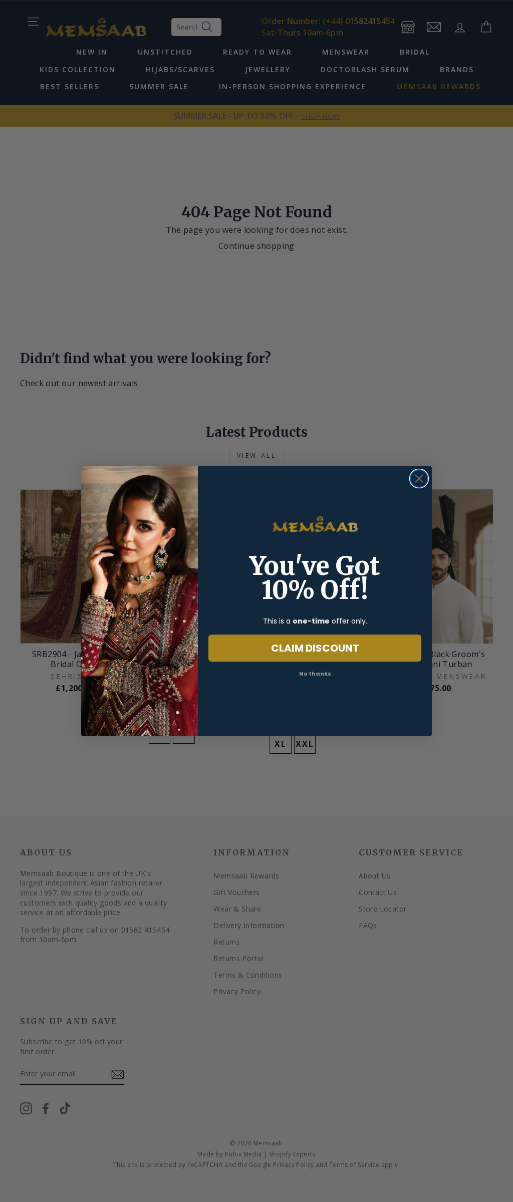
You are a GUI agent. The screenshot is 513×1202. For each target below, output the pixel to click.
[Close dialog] (419, 478)
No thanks (315, 674)
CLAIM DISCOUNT (315, 648)
